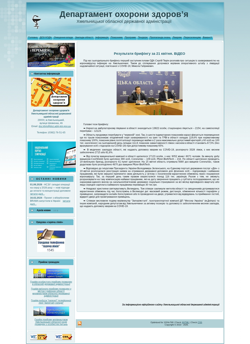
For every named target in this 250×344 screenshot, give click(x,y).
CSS (200, 322)
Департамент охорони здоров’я (124, 14)
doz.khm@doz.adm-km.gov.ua (55, 126)
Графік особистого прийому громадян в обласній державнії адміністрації (51, 283)
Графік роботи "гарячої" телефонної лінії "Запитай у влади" (51, 301)
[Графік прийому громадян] (51, 277)
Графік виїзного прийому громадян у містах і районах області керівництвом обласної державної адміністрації (51, 292)
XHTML (185, 322)
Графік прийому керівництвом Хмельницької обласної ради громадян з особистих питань (51, 322)
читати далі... (37, 194)
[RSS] (79, 324)
